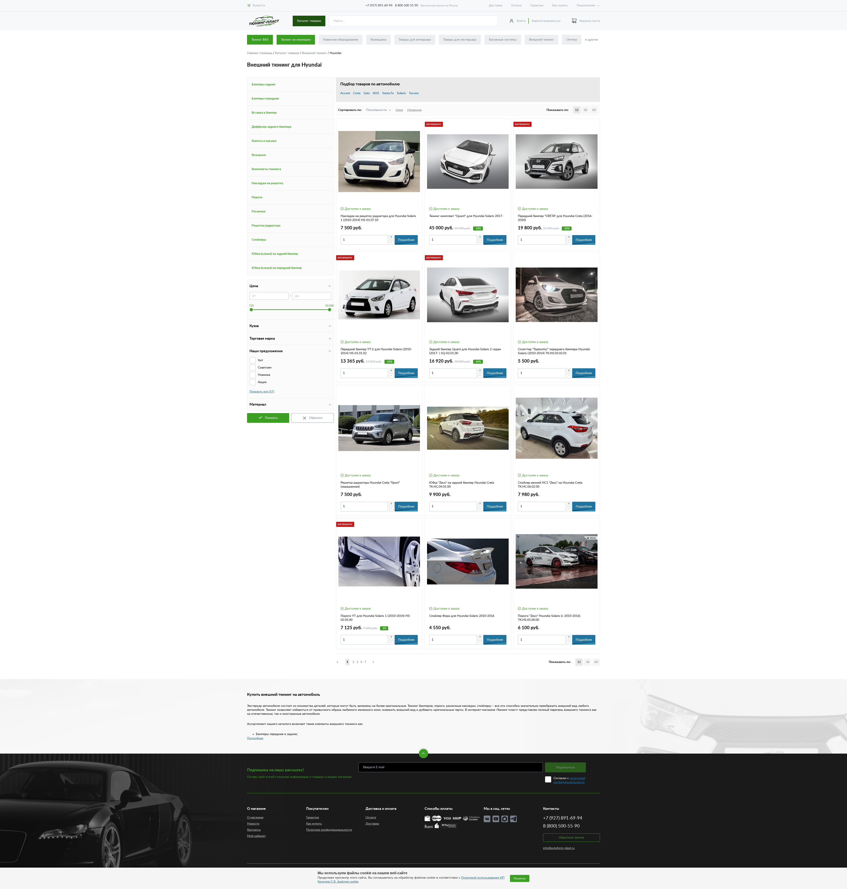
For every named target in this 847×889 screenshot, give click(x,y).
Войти (521, 20)
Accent (345, 93)
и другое (591, 39)
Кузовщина (378, 39)
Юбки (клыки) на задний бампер (275, 253)
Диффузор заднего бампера (271, 126)
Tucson (414, 93)
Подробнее (255, 738)
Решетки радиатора (266, 225)
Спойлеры (259, 239)
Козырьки (259, 155)
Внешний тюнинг (541, 39)
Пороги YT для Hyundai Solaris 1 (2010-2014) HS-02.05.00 (376, 617)
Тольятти (258, 5)
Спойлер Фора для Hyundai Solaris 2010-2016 (461, 616)
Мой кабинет (256, 836)
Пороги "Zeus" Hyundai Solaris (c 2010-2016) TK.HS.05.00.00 (549, 617)
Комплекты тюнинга (266, 169)
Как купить (560, 5)
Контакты (254, 829)
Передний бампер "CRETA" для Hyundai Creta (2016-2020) (555, 218)
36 (585, 110)
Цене (399, 110)
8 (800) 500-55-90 (561, 826)
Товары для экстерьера (459, 39)
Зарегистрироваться (545, 20)
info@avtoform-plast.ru (559, 848)
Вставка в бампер (264, 112)
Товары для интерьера (415, 39)
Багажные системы (503, 39)
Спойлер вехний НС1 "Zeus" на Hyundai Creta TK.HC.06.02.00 (550, 484)
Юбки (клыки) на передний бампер (277, 268)
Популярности (376, 110)
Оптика (571, 39)
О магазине (255, 817)
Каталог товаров (309, 20)
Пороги (257, 197)
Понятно (519, 878)
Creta (356, 93)
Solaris (401, 93)
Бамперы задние (263, 84)
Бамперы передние (265, 98)
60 (594, 110)
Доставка (495, 5)
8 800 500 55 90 (406, 5)
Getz (367, 93)
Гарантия (536, 5)
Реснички (258, 211)
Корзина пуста (589, 20)
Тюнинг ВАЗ (259, 39)
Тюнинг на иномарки (296, 39)
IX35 (376, 93)
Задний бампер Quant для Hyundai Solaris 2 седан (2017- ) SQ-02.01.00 (465, 351)
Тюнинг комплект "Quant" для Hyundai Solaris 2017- (466, 216)
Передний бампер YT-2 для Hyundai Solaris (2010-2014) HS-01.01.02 (376, 351)
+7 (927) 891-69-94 (378, 5)
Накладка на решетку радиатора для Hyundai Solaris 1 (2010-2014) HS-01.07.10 (378, 218)
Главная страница (260, 53)
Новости (253, 823)
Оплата (516, 5)
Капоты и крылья (264, 140)
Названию (414, 110)
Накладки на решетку (267, 183)
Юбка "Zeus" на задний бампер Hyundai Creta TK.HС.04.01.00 (461, 484)
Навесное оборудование (340, 39)
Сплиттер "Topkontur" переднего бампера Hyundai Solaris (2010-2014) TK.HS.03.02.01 (554, 351)
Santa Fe (388, 93)
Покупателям (586, 5)
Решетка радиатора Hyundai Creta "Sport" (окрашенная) (370, 484)
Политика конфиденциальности (329, 829)
